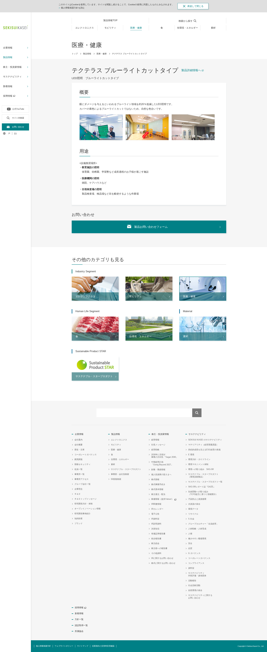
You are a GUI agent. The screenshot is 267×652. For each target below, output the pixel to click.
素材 (113, 464)
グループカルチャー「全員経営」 (203, 524)
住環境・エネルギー (120, 459)
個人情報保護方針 (43, 646)
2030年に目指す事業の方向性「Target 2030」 (164, 455)
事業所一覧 (79, 474)
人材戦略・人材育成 (197, 529)
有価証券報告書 (158, 533)
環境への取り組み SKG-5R (201, 469)
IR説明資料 (156, 524)
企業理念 (78, 489)
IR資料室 (155, 519)
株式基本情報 (157, 489)
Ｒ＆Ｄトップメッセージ (85, 499)
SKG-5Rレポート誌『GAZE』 (201, 487)
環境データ (193, 509)
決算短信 (155, 529)
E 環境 (191, 454)
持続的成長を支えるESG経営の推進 (204, 449)
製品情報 (87, 54)
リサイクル (193, 514)
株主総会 (155, 543)
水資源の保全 (194, 504)
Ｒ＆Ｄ (77, 494)
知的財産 (78, 518)
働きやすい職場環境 (197, 538)
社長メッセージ (158, 445)
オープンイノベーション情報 (87, 508)
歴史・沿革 (79, 449)
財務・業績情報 (158, 469)
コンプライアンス (196, 563)
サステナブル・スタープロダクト (126, 469)
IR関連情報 (156, 504)
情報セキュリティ (82, 464)
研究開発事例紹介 (82, 513)
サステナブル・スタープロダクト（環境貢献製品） (203, 475)
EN (15, 133)
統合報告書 (156, 538)
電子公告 (155, 514)
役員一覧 (78, 469)
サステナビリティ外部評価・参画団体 (197, 574)
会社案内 (78, 440)
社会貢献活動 (194, 585)
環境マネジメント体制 (198, 464)
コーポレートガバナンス (85, 454)
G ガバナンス (194, 553)
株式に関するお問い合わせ (163, 563)
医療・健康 (102, 54)
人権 (190, 533)
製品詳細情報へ (191, 70)
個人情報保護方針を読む (73, 7)
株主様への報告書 (159, 548)
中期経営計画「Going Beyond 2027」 (162, 463)
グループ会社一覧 (82, 484)
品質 (190, 548)
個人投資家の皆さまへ (161, 474)
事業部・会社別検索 (120, 474)
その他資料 (156, 553)
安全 (190, 543)
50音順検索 (116, 479)
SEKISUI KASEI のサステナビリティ (205, 440)
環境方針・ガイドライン (199, 459)
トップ (75, 54)
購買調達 (78, 459)
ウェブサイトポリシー (64, 646)
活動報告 (192, 580)
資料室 (191, 568)
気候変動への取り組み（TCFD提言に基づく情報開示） (203, 492)
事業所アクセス (81, 479)
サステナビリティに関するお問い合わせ (200, 596)
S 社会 (191, 519)
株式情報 (155, 479)
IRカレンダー (157, 509)
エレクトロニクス (119, 440)
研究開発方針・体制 (83, 504)
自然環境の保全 (195, 590)
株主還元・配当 (158, 494)
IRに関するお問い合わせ (162, 558)
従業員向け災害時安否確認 (103, 646)
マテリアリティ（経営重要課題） (203, 445)
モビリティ (116, 445)
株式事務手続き (158, 484)
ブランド (78, 523)
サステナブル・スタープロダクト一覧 (205, 482)
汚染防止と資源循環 (197, 499)
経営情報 (155, 440)
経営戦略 (155, 449)
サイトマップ (82, 646)
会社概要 (78, 445)
